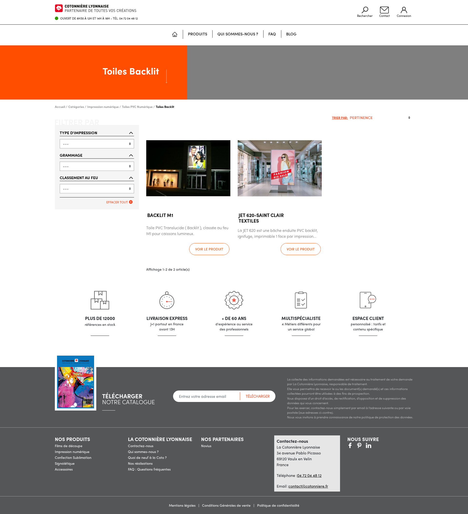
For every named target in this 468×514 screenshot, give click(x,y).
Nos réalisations (140, 463)
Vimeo (368, 445)
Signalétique (65, 463)
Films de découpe (68, 445)
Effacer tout (117, 202)
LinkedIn (377, 445)
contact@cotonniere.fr (308, 486)
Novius (206, 445)
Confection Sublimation (73, 457)
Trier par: (340, 117)
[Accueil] (175, 35)
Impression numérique (72, 451)
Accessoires (64, 469)
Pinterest (359, 445)
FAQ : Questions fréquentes (149, 469)
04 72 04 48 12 (128, 18)
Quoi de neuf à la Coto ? (147, 457)
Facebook (350, 445)
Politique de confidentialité (278, 505)
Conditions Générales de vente (227, 505)
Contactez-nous (140, 445)
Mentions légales (182, 505)
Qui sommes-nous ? (143, 451)
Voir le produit (209, 249)
